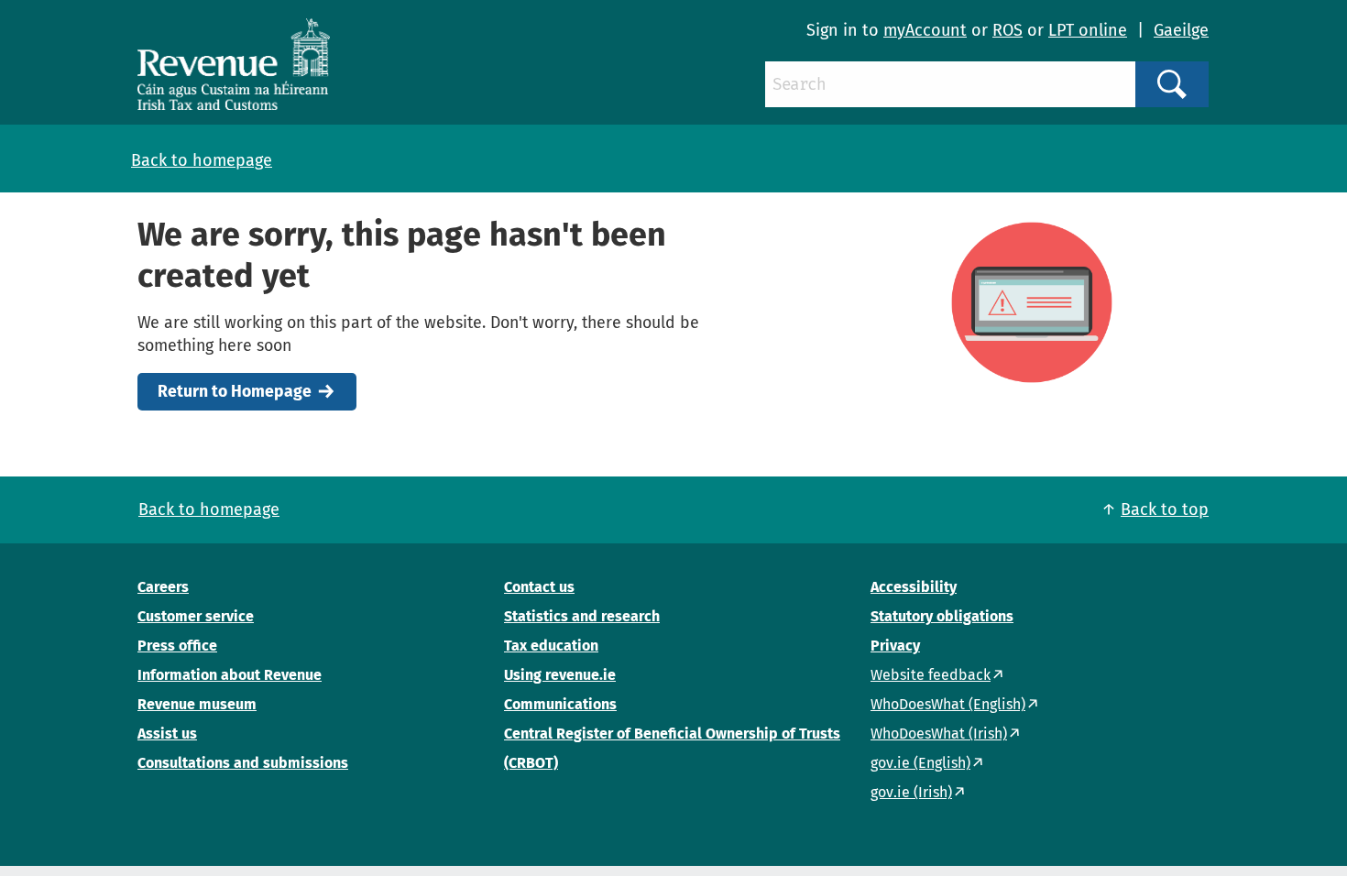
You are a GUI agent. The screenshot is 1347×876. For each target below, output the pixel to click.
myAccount (925, 30)
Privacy (895, 645)
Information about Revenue (229, 675)
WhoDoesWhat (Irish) (939, 733)
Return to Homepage (235, 391)
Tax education (551, 645)
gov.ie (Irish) (911, 792)
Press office (177, 645)
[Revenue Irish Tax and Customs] (233, 64)
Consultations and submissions (242, 763)
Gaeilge (1181, 30)
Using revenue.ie (560, 675)
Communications (560, 704)
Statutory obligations (942, 616)
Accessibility (914, 587)
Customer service (195, 616)
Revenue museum (197, 704)
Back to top (1165, 509)
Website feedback (931, 675)
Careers (163, 587)
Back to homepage (201, 160)
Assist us (167, 733)
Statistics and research (582, 616)
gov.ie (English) (920, 763)
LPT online (1087, 30)
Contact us (539, 587)
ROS (1007, 30)
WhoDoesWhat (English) (948, 704)
